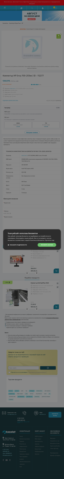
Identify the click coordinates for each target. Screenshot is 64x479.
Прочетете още (49, 240)
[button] (17, 245)
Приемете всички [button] (47, 245)
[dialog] (32, 239)
